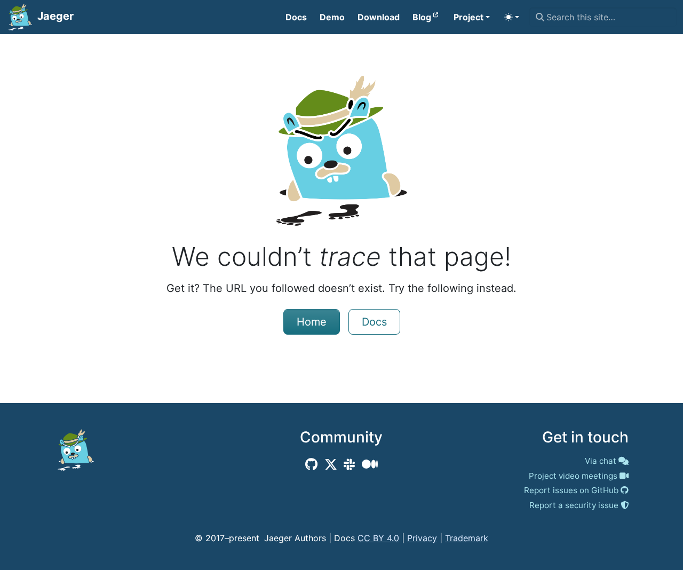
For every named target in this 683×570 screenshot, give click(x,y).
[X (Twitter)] (330, 464)
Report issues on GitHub (571, 490)
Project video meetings (573, 476)
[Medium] (370, 464)
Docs (374, 321)
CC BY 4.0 (378, 538)
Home (312, 321)
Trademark (466, 538)
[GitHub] (311, 464)
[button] (471, 17)
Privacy (422, 538)
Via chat (600, 461)
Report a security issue (573, 505)
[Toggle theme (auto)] (511, 17)
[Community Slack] (349, 464)
